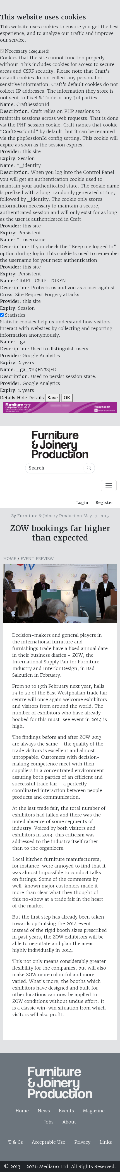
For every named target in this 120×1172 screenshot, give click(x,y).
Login (82, 502)
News (44, 1110)
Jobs (49, 1122)
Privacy (82, 1142)
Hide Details (30, 397)
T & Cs (15, 1142)
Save (52, 398)
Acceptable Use (48, 1142)
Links (105, 1142)
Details (7, 397)
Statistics (15, 315)
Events (66, 1110)
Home (9, 558)
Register (104, 502)
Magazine (94, 1110)
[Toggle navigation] (109, 485)
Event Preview (37, 558)
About (69, 1122)
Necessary (27, 51)
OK (67, 398)
